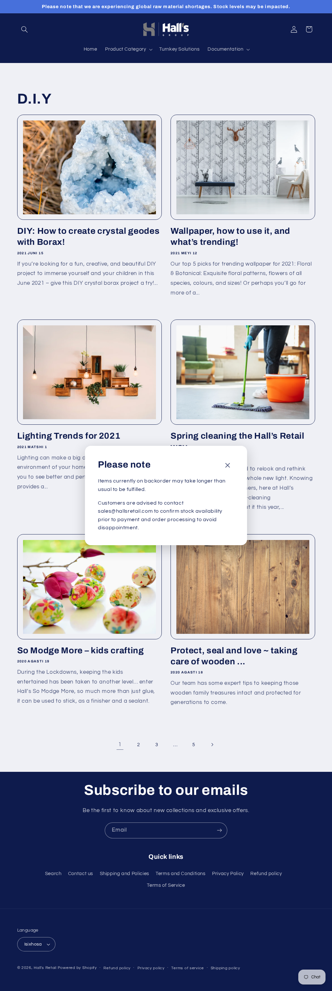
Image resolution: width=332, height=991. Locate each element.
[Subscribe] (219, 830)
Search (53, 873)
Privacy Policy (228, 873)
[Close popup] (227, 466)
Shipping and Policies (124, 873)
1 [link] (120, 744)
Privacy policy (151, 968)
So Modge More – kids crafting (80, 650)
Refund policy (266, 873)
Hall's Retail (45, 968)
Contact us (80, 873)
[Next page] (212, 744)
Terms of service (187, 968)
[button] (24, 29)
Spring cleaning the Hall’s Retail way (237, 441)
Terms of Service (166, 885)
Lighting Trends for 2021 (69, 436)
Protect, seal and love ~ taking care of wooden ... (234, 656)
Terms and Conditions (181, 873)
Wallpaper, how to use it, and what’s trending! (230, 236)
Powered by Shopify (77, 968)
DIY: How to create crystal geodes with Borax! (88, 236)
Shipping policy (225, 968)
